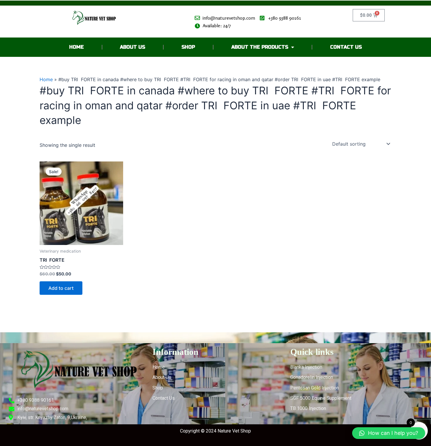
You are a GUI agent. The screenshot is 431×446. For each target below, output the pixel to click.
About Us (132, 47)
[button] (388, 433)
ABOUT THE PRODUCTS (259, 47)
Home (76, 47)
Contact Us (346, 47)
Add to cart (61, 288)
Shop (188, 47)
